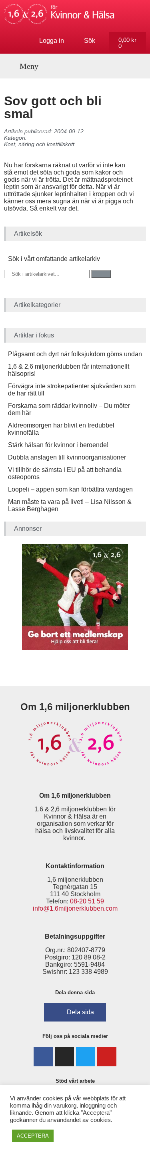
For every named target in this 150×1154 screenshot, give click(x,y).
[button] (24, 66)
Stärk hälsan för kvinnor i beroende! (58, 445)
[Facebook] (43, 1056)
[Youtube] (106, 1056)
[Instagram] (64, 1056)
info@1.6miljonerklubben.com (75, 908)
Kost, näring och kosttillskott (39, 144)
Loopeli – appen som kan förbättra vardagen (70, 489)
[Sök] (101, 274)
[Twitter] (85, 1056)
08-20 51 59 (87, 901)
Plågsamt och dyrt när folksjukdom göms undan (75, 354)
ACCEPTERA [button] (33, 1136)
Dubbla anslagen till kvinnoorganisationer (67, 457)
